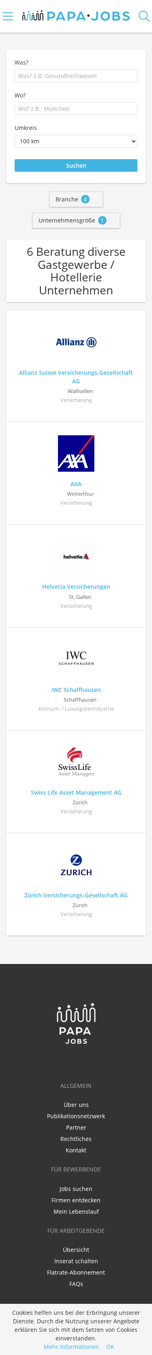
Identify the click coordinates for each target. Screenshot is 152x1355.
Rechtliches (76, 1139)
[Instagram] (89, 1061)
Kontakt (76, 1150)
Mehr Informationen (71, 1347)
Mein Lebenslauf (76, 1211)
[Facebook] (64, 1061)
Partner (76, 1127)
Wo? (20, 95)
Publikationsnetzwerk (76, 1116)
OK (110, 1347)
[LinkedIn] (77, 1061)
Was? (21, 62)
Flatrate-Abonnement (76, 1272)
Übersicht (76, 1249)
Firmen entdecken (76, 1200)
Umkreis (26, 128)
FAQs (76, 1284)
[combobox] (76, 75)
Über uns (76, 1105)
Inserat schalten (76, 1261)
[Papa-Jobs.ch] (76, 13)
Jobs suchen (76, 1189)
